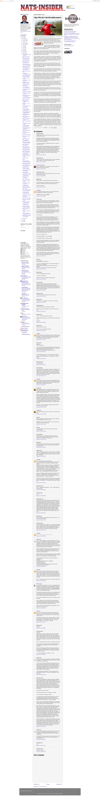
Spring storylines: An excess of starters (25, 168)
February (24, 53)
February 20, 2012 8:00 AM (41, 489)
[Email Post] (49, 127)
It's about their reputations (26, 97)
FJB (22, 313)
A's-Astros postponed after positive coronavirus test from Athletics (70, 41)
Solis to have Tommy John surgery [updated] (26, 64)
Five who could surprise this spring (26, 183)
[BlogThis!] (52, 127)
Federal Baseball (25, 287)
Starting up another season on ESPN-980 (26, 161)
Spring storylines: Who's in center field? (26, 170)
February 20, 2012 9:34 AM (41, 739)
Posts (23, 225)
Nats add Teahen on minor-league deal (25, 192)
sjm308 (37, 410)
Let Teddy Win (24, 275)
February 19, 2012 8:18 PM (41, 364)
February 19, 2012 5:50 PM (41, 175)
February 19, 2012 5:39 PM (41, 154)
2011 (23, 219)
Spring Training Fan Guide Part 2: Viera (26, 188)
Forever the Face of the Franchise (26, 80)
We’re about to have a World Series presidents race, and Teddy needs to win (26, 277)
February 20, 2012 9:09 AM (41, 654)
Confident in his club (25, 138)
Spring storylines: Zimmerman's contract (26, 173)
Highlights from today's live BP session (26, 83)
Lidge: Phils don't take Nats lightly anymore (26, 152)
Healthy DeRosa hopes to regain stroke (26, 128)
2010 (23, 221)
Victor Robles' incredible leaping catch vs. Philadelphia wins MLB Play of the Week (71, 37)
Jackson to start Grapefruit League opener (25, 101)
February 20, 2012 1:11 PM (41, 745)
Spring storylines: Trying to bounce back (26, 175)
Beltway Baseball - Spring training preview (26, 166)
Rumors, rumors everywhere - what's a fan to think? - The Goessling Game (26, 318)
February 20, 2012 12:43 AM (41, 439)
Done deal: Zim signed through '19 (26, 90)
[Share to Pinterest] (56, 127)
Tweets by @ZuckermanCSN (69, 45)
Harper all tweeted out (26, 60)
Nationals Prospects (25, 262)
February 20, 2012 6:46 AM (41, 447)
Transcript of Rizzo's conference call (25, 204)
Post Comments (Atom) (42, 786)
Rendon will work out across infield (25, 145)
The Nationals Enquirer (26, 334)
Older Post (59, 784)
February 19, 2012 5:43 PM (41, 168)
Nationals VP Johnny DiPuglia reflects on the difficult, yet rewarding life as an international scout (71, 34)
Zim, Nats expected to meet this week (26, 126)
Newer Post (36, 784)
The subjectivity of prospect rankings (25, 185)
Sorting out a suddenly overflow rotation (26, 202)
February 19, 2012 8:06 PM (41, 351)
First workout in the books (26, 134)
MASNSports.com (25, 316)
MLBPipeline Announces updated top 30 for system (26, 267)
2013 (23, 36)
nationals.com (24, 293)
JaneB (37, 190)
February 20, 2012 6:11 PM (41, 751)
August (24, 44)
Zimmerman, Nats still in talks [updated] (26, 96)
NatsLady (38, 583)
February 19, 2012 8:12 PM (41, 358)
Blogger (61, 793)
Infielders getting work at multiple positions (26, 112)
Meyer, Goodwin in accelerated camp (25, 140)
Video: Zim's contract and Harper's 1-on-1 (26, 119)
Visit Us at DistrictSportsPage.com (25, 306)
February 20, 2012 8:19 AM (41, 495)
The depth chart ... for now (26, 194)
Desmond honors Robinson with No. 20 (26, 154)
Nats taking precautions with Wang (26, 114)
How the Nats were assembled (25, 177)
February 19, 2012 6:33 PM (41, 290)
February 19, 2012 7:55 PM (41, 339)
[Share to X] (53, 127)
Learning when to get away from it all (25, 62)
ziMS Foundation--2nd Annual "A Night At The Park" (26, 323)
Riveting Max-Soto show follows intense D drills (25, 295)
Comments (24, 227)
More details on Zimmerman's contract (26, 74)
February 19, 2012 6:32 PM (41, 279)
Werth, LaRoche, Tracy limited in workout (26, 58)
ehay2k (37, 539)
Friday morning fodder (26, 179)
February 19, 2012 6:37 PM (41, 302)
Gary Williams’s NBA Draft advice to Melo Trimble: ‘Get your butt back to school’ (26, 300)
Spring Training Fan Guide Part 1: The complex (26, 190)
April (23, 50)
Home (48, 784)
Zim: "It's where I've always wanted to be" (26, 87)
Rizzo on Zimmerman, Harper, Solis (26, 117)
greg (37, 333)
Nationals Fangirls (25, 270)
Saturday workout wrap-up (26, 91)
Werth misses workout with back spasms (26, 67)
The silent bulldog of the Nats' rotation (26, 69)
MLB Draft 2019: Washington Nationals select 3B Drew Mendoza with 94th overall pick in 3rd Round (26, 289)
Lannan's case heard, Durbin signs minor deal (26, 213)
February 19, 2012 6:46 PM (41, 322)
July (23, 46)
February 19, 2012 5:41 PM (41, 161)
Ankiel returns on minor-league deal (26, 196)
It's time (23, 159)
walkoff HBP (49, 286)
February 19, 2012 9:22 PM (41, 384)
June (23, 47)
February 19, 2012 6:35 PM (41, 296)
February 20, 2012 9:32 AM (41, 726)
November (24, 40)
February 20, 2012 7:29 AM (41, 456)
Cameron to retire (25, 158)
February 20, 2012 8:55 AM (41, 566)
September (24, 43)
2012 (23, 37)
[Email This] (51, 127)
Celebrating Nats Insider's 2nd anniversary (26, 216)
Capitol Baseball (25, 328)
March (24, 51)
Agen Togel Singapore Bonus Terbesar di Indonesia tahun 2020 (26, 272)
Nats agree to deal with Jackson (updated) (26, 207)
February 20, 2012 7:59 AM (41, 482)
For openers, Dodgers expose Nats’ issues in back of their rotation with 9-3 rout (26, 283)
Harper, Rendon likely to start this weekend (26, 76)
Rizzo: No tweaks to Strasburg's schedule (26, 147)
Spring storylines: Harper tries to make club (26, 164)
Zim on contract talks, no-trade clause (26, 106)
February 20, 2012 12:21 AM (41, 424)
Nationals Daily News (25, 326)
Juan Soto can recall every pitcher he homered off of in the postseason (70, 32)
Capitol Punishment (25, 308)
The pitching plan (25, 108)
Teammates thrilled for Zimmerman (26, 85)
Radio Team (56, 517)
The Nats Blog (24, 332)
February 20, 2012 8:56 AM (41, 580)
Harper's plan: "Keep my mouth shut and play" (26, 142)
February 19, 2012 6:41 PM (41, 311)
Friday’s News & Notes (25, 263)
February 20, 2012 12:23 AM (41, 431)
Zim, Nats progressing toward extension (26, 110)
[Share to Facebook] (54, 127)
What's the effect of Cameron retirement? (26, 149)
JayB (37, 459)
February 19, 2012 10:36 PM (41, 407)
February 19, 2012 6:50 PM (41, 330)
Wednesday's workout (26, 56)
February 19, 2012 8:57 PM (41, 375)
